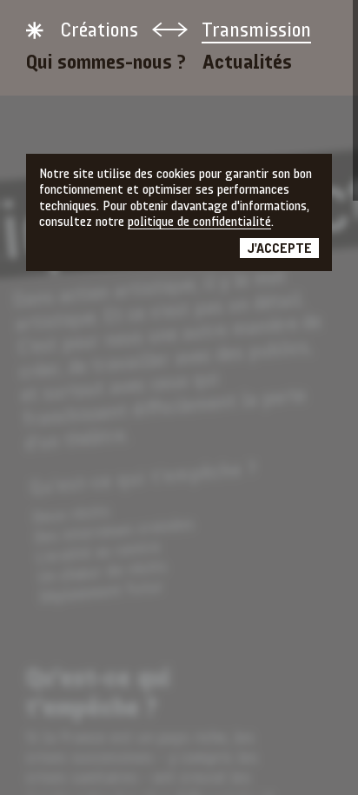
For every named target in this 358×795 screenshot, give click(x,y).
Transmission (256, 31)
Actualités (247, 63)
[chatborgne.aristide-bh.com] (34, 30)
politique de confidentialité (199, 222)
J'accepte (279, 249)
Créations (99, 31)
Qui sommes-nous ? (106, 63)
